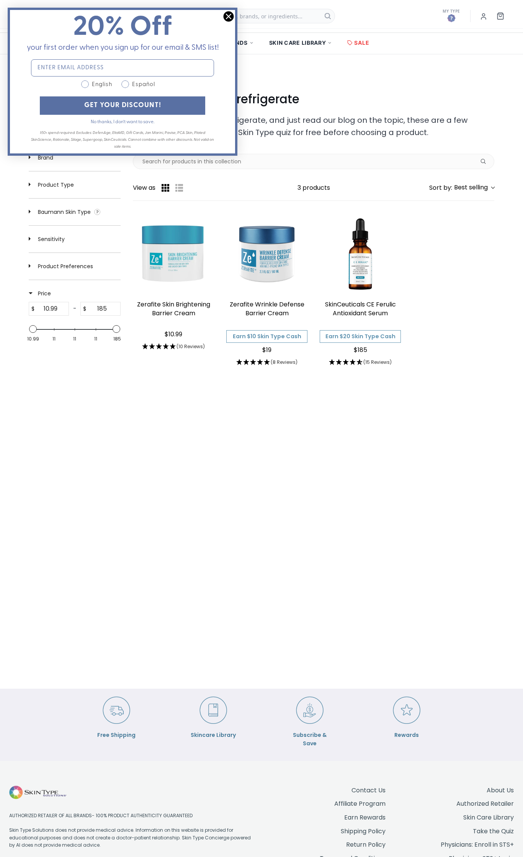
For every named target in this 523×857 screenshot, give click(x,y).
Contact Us (368, 790)
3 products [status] (313, 187)
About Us (500, 790)
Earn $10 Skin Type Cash (267, 336)
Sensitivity (50, 239)
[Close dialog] (228, 16)
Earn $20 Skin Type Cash (360, 336)
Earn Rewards (365, 817)
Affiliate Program (360, 803)
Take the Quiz (493, 831)
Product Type (55, 185)
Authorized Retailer (485, 803)
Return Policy (366, 844)
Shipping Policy (363, 831)
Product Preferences (64, 266)
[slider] (33, 329)
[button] (461, 187)
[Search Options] (486, 161)
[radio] (165, 188)
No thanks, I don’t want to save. (122, 122)
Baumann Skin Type (64, 212)
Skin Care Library (488, 817)
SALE (361, 42)
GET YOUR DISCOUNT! (122, 105)
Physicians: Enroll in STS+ (477, 844)
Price (43, 293)
